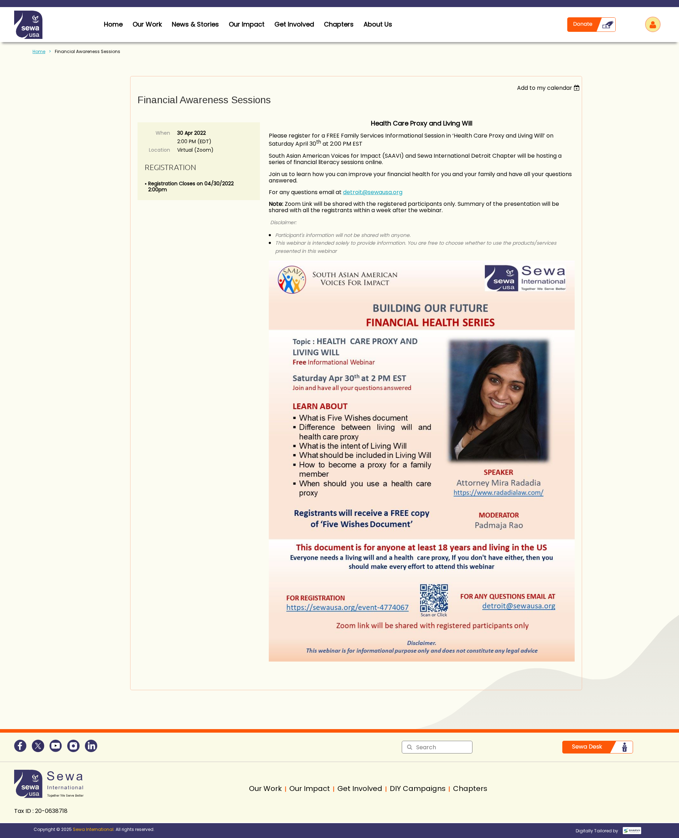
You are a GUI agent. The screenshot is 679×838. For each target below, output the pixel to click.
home (113, 24)
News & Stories (195, 24)
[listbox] (549, 87)
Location (159, 149)
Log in (653, 24)
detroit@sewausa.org (372, 192)
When (163, 132)
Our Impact (247, 24)
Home (39, 51)
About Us (378, 24)
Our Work (147, 24)
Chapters (339, 24)
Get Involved (294, 24)
